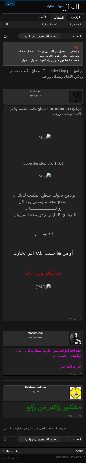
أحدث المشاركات (48, 24)
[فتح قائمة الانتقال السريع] (5, 36)
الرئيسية (75, 17)
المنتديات (59, 17)
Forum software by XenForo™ (70, 457)
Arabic (79, 450)
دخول (10, 3)
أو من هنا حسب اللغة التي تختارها (43, 253)
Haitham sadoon (35, 387)
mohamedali (35, 332)
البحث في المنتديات (71, 24)
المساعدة (8, 450)
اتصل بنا (20, 450)
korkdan (35, 91)
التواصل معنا (45, 55)
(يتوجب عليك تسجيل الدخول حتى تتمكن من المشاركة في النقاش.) (34, 428)
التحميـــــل (43, 234)
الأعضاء (42, 17)
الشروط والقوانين (9, 457)
